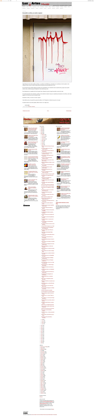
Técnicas (37, 8)
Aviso (30, 6)
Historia (41, 374)
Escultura (53, 6)
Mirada (41, 376)
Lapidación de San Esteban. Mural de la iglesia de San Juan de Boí (65, 129)
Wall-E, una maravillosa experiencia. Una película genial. (32, 188)
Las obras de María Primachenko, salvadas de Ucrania (46, 153)
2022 (41, 133)
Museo (69, 6)
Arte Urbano (42, 6)
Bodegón (41, 356)
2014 (41, 335)
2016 (41, 332)
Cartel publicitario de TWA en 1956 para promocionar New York (65, 157)
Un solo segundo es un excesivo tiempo (47, 291)
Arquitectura (34, 6)
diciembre (43, 134)
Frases (41, 371)
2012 (41, 338)
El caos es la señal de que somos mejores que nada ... (46, 172)
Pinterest (41, 396)
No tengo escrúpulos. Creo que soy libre (47, 173)
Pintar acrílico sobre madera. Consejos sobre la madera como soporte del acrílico (32, 129)
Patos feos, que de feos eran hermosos (47, 308)
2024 (41, 130)
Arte (41, 350)
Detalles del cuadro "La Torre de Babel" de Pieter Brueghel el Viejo (33, 196)
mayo (43, 144)
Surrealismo (32, 8)
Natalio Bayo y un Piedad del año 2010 (47, 304)
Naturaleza (24, 8)
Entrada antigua (68, 110)
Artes (38, 6)
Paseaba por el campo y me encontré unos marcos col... (47, 190)
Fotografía (57, 6)
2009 (41, 342)
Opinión (41, 381)
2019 (41, 328)
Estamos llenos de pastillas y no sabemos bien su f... (46, 198)
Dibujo (50, 6)
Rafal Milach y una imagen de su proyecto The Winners (65, 164)
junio (42, 143)
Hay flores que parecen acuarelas (46, 290)
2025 (41, 129)
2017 (41, 331)
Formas (41, 369)
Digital (41, 364)
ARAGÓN (23, 6)
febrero (43, 322)
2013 (41, 337)
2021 (41, 325)
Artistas (45, 8)
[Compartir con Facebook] (28, 105)
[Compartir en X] (27, 105)
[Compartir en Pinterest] (29, 105)
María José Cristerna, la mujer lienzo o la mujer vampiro (33, 142)
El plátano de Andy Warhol (65, 135)
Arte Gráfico (42, 351)
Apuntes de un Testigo (44, 346)
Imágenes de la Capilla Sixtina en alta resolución (33, 136)
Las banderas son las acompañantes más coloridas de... (47, 228)
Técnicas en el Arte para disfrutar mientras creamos (46, 158)
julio (42, 141)
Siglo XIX (53, 8)
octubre (43, 137)
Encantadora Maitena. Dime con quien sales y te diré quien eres (33, 172)
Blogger (53, 409)
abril (42, 319)
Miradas (65, 6)
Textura (41, 391)
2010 (41, 341)
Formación (41, 8)
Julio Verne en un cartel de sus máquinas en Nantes (46, 178)
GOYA (27, 6)
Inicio (48, 110)
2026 (41, 127)
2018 (41, 329)
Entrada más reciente (26, 110)
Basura (41, 355)
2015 (41, 334)
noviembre (43, 136)
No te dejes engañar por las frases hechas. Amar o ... (46, 149)
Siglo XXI (61, 8)
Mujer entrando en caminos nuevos (47, 196)
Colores (41, 360)
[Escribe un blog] (26, 105)
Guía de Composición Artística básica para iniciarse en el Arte (33, 157)
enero (43, 323)
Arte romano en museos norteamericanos (65, 179)
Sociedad (28, 8)
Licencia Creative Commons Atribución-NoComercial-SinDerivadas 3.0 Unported (44, 414)
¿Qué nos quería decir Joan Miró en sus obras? (32, 180)
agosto (43, 140)
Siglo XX (57, 8)
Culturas (46, 6)
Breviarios (29, 106)
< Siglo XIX (49, 8)
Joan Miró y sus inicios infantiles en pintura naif (32, 164)
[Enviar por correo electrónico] (25, 105)
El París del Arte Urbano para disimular (47, 184)
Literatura (61, 6)
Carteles (41, 359)
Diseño (41, 365)
